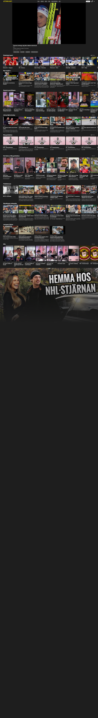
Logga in (88, 1)
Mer (59, 1)
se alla (93, 55)
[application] (49, 23)
